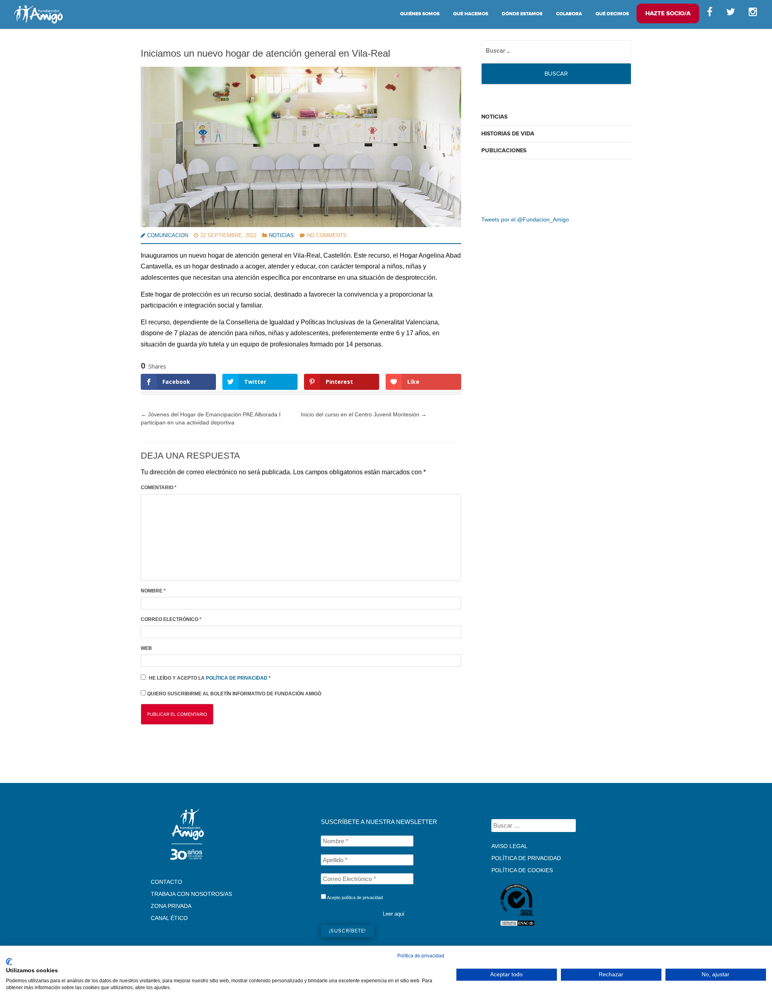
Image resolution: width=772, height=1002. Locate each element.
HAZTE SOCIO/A (667, 13)
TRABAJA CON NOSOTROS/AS (191, 894)
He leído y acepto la (210, 678)
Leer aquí (393, 914)
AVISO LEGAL (509, 846)
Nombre (153, 591)
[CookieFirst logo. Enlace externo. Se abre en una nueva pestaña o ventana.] (9, 961)
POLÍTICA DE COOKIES (522, 870)
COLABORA (569, 14)
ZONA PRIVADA (171, 906)
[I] (754, 14)
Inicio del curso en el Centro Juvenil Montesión (364, 414)
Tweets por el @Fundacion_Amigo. (526, 219)
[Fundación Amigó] (38, 14)
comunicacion (167, 235)
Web (146, 648)
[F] (710, 14)
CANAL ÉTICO (169, 918)
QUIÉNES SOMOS (419, 14)
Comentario (159, 487)
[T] (730, 14)
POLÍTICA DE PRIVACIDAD (526, 858)
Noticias (281, 235)
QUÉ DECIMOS (612, 14)
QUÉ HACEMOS (470, 14)
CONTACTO (166, 882)
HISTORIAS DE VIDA (507, 133)
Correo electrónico (171, 619)
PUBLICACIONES (503, 150)
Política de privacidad (237, 678)
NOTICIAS (494, 116)
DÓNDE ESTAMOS (522, 14)
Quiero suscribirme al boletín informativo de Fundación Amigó (233, 694)
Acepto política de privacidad (354, 897)
